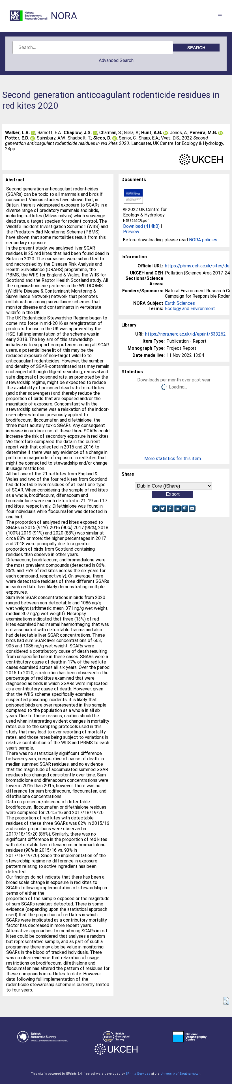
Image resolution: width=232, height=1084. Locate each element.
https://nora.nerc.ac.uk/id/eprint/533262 (185, 334)
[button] (226, 1001)
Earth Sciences (180, 303)
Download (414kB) (141, 226)
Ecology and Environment (190, 308)
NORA (64, 16)
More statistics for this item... (173, 458)
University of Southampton (180, 1074)
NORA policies (203, 239)
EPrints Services (138, 1074)
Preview (131, 231)
